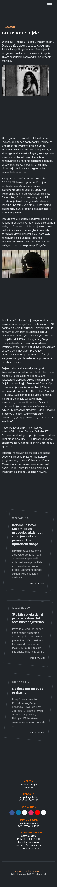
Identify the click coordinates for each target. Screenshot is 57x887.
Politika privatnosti (34, 871)
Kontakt (18, 871)
